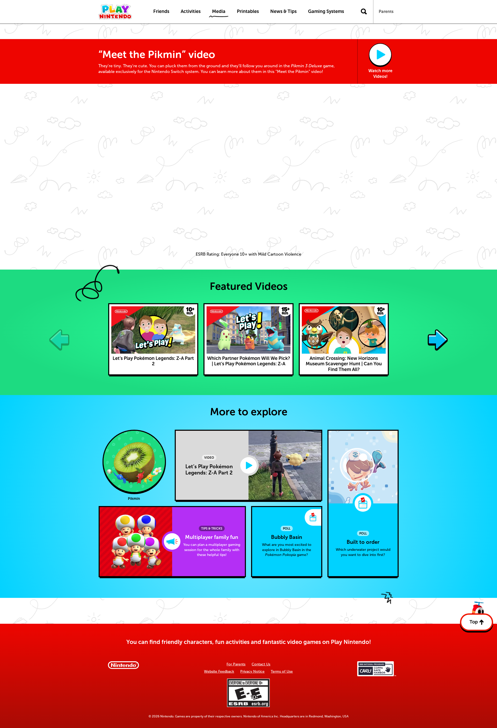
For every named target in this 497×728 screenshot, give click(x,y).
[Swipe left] (59, 339)
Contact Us (261, 664)
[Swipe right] (437, 339)
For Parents (235, 664)
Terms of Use (282, 671)
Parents (386, 11)
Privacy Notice (252, 671)
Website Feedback (219, 671)
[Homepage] (120, 12)
